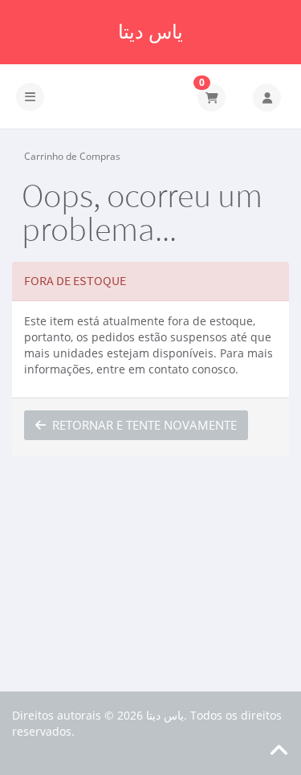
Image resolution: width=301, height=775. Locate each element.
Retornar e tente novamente (141, 425)
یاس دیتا (150, 31)
